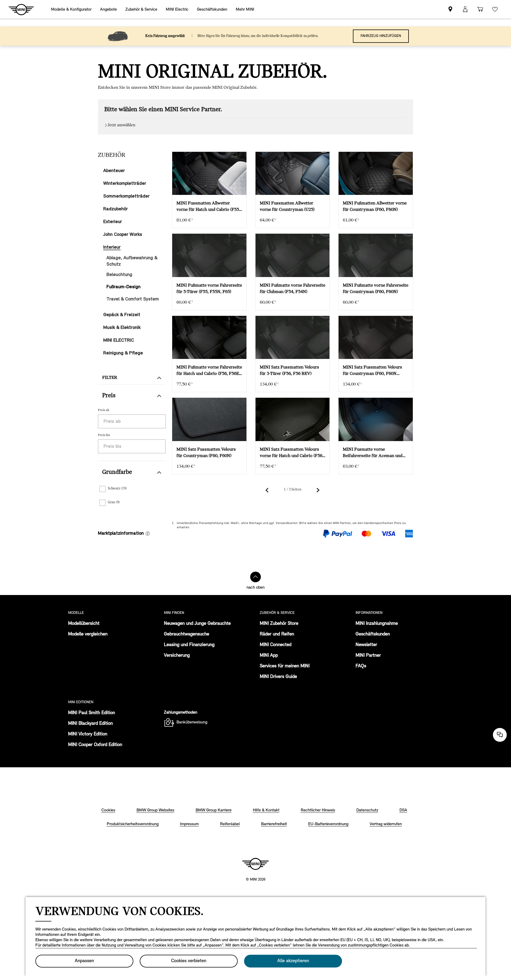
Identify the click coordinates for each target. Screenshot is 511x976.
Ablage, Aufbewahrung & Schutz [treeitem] (131, 261)
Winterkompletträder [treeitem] (124, 183)
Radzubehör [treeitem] (115, 209)
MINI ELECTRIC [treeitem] (118, 340)
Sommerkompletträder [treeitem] (126, 196)
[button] (132, 378)
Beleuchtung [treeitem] (119, 274)
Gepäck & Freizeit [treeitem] (121, 314)
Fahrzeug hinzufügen (381, 36)
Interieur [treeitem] (112, 247)
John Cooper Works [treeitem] (122, 234)
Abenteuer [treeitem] (114, 170)
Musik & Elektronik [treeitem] (122, 327)
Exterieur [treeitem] (112, 221)
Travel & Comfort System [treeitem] (132, 299)
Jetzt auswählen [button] (121, 125)
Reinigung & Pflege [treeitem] (123, 353)
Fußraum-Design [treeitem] (123, 287)
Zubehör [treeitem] (111, 155)
